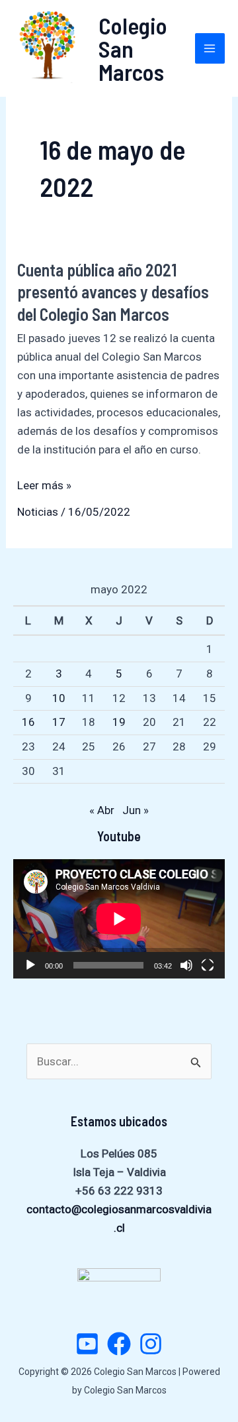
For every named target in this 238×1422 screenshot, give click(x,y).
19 (119, 722)
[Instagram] (151, 1344)
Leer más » (44, 486)
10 (58, 698)
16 (28, 722)
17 (58, 722)
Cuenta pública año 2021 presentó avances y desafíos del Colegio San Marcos (113, 292)
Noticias (37, 511)
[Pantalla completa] (207, 965)
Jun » (135, 810)
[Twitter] (87, 1344)
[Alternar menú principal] (210, 48)
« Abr (101, 810)
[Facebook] (119, 1344)
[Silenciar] (186, 965)
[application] (119, 918)
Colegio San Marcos (133, 48)
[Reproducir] (30, 965)
